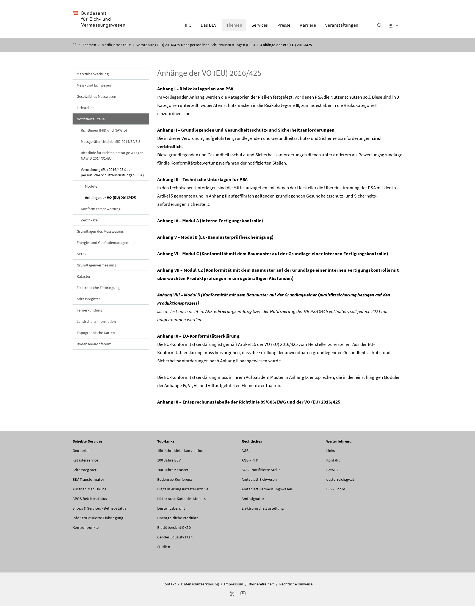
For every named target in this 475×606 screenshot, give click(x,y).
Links (330, 450)
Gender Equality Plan (175, 537)
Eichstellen (86, 107)
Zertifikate (89, 220)
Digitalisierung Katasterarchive (182, 489)
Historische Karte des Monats (181, 498)
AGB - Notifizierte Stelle (261, 469)
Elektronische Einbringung (98, 287)
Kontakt (333, 460)
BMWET (332, 469)
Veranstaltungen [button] (341, 25)
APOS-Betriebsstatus (90, 498)
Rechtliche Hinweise (296, 584)
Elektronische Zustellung (263, 508)
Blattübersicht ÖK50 (174, 527)
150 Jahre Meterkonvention (180, 450)
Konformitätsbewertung (100, 208)
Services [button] (260, 25)
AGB (245, 450)
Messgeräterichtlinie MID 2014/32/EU (110, 141)
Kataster (83, 276)
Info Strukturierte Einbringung (98, 517)
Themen (89, 44)
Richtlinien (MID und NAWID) (104, 130)
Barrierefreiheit (261, 584)
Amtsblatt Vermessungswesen (267, 489)
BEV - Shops (336, 489)
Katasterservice (85, 460)
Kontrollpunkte (86, 527)
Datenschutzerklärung (200, 584)
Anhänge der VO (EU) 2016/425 (117, 197)
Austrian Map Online (89, 489)
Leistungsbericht (171, 508)
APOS (81, 253)
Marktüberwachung (93, 73)
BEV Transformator (88, 479)
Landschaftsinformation (96, 321)
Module (91, 186)
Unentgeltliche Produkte (178, 517)
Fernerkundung (89, 310)
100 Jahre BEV (169, 460)
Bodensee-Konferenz (94, 343)
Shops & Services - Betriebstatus (99, 508)
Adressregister (88, 298)
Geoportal (81, 450)
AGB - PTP (250, 460)
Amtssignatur (253, 498)
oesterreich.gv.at (340, 479)
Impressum (233, 584)
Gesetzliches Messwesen (96, 96)
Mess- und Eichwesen (94, 85)
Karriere (308, 25)
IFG (188, 25)
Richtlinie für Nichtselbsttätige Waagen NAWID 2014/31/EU (112, 155)
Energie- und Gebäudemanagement (106, 242)
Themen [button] (234, 25)
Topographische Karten (96, 332)
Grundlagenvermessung (96, 265)
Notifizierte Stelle (117, 44)
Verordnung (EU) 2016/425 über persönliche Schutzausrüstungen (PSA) (196, 44)
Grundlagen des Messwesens (100, 231)
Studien (163, 546)
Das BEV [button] (209, 25)
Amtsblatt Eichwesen (259, 479)
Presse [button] (283, 25)
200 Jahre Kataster (173, 469)
